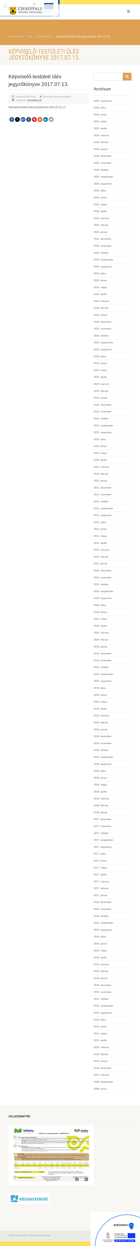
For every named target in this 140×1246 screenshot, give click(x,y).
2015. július (100, 1019)
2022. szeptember (103, 425)
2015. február (101, 1054)
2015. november (102, 992)
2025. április (100, 211)
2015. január (100, 1061)
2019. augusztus (103, 681)
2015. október (101, 999)
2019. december (102, 653)
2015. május (100, 1033)
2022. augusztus (103, 432)
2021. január (100, 563)
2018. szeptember (103, 757)
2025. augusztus (103, 183)
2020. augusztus (103, 598)
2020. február (101, 639)
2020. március (101, 632)
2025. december (102, 156)
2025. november (102, 163)
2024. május (100, 287)
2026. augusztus (103, 100)
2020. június (100, 612)
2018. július (100, 770)
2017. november (102, 826)
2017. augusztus (103, 847)
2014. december (102, 1068)
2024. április (100, 294)
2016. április (100, 957)
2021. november (102, 494)
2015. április (100, 1040)
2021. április (100, 543)
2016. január (100, 978)
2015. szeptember (103, 1005)
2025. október (101, 169)
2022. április (100, 460)
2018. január (100, 812)
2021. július (100, 522)
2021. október (101, 501)
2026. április (100, 128)
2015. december (102, 985)
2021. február (101, 556)
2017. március (101, 881)
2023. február (101, 391)
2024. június (100, 280)
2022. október (101, 418)
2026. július (100, 107)
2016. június (100, 943)
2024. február (101, 308)
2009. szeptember (103, 1081)
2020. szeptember (103, 591)
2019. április (100, 708)
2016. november (102, 909)
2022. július (100, 439)
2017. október (101, 833)
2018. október (101, 750)
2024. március (101, 301)
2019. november (102, 660)
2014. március (101, 1074)
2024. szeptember (103, 259)
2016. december (102, 902)
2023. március (101, 384)
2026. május (100, 121)
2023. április (100, 377)
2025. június (100, 197)
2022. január (100, 480)
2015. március (101, 1047)
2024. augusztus (103, 266)
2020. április (100, 625)
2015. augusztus (103, 1012)
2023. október (101, 335)
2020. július (100, 605)
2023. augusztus (103, 349)
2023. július (100, 356)
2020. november (102, 577)
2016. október (101, 916)
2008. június (100, 1088)
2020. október (101, 584)
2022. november (102, 411)
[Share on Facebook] (11, 119)
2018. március (101, 798)
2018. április (100, 791)
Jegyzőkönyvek (34, 100)
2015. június (100, 1026)
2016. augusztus (103, 929)
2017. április (100, 874)
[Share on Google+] (23, 119)
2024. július (100, 273)
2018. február (101, 805)
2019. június (100, 695)
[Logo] (38, 11)
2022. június (100, 446)
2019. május (100, 701)
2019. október (101, 667)
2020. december (102, 570)
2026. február (101, 142)
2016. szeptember (103, 922)
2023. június (100, 363)
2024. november (102, 245)
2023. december (102, 321)
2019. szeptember (103, 674)
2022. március (101, 466)
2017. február (101, 888)
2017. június (100, 860)
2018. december (102, 736)
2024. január (100, 314)
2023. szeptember (103, 342)
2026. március (101, 135)
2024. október (101, 252)
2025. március (101, 218)
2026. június (100, 114)
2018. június (100, 777)
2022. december (102, 404)
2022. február (101, 473)
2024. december (102, 238)
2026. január (100, 149)
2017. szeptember (103, 840)
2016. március (101, 964)
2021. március (101, 549)
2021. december (102, 487)
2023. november (102, 328)
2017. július (100, 853)
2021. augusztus (103, 515)
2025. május (100, 204)
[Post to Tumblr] (28, 119)
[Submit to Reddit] (40, 119)
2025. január (100, 232)
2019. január (100, 729)
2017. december (102, 819)
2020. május (100, 618)
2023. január (100, 397)
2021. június (100, 529)
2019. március (101, 715)
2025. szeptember (103, 176)
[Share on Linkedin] (45, 119)
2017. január (100, 895)
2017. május (100, 867)
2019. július (100, 688)
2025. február (101, 225)
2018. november (102, 743)
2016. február (101, 971)
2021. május (100, 536)
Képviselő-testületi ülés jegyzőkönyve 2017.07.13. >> (37, 107)
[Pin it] (34, 119)
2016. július (100, 936)
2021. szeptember (103, 508)
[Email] (51, 119)
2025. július (100, 190)
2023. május (100, 370)
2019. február (101, 722)
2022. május (100, 453)
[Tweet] (17, 119)
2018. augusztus (103, 764)
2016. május (100, 950)
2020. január (100, 646)
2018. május (100, 784)
